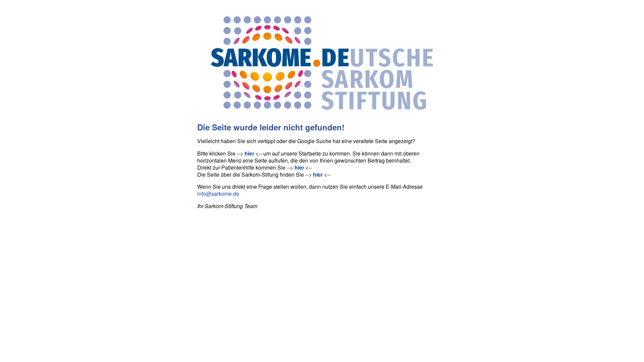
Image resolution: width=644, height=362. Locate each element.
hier (249, 153)
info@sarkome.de (218, 193)
